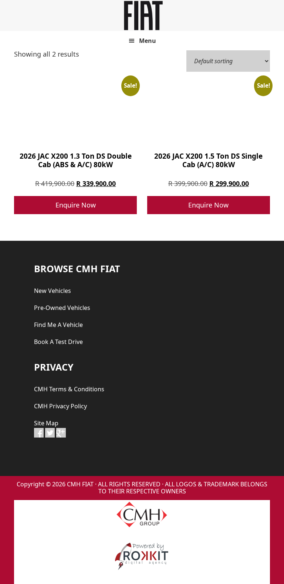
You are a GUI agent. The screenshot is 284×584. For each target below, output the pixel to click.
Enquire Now (75, 204)
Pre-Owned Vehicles (62, 308)
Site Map (46, 423)
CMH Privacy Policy (60, 406)
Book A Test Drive (58, 342)
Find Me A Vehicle (58, 325)
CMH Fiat (142, 15)
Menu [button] (147, 41)
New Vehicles (52, 291)
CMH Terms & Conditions (69, 389)
